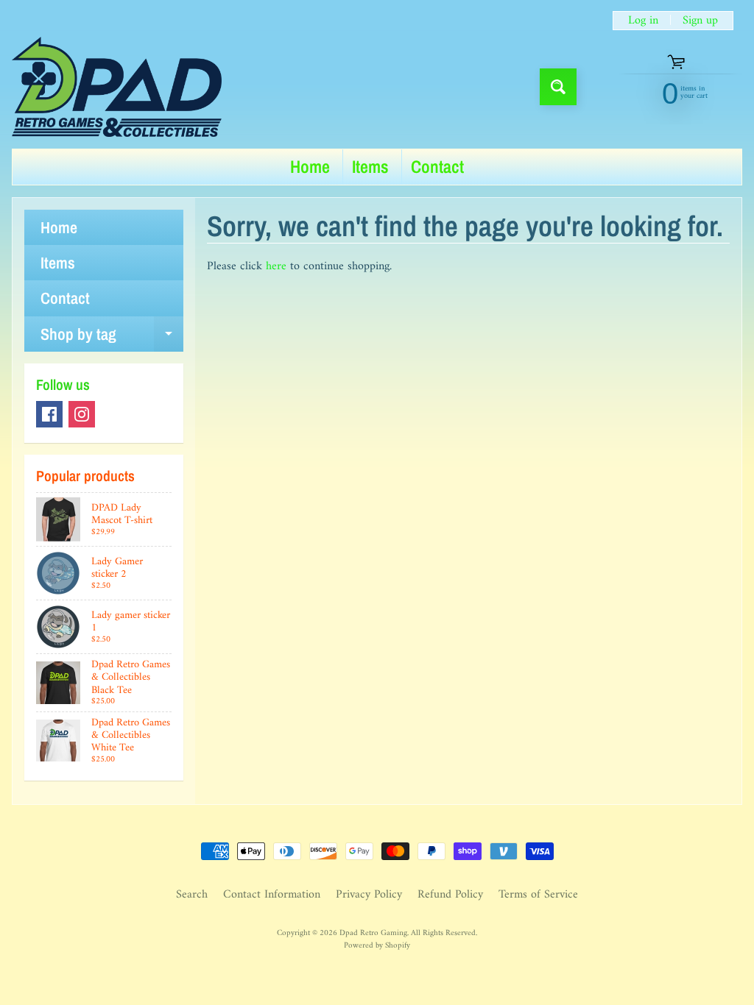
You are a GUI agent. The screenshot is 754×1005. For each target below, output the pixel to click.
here (276, 266)
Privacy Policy (369, 894)
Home (310, 166)
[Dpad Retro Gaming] (117, 87)
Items (370, 166)
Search (192, 894)
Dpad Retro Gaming (373, 933)
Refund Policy (450, 894)
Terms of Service (538, 894)
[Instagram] (81, 414)
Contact (437, 166)
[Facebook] (49, 414)
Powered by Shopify (377, 945)
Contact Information (271, 894)
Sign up (700, 20)
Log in (643, 20)
